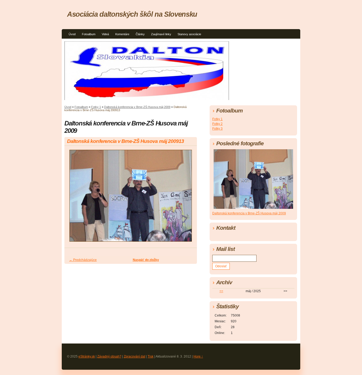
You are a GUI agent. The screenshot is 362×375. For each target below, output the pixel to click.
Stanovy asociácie (189, 34)
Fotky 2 (217, 124)
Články (140, 34)
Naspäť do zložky (146, 260)
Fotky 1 (96, 107)
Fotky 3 (217, 128)
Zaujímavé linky (161, 34)
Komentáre (122, 34)
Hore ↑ (198, 356)
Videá (105, 34)
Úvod (72, 34)
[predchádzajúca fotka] (73, 198)
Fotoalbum (88, 34)
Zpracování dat (134, 356)
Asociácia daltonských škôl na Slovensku (132, 14)
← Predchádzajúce (83, 260)
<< (221, 291)
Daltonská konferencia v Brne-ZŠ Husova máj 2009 (137, 107)
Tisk (150, 356)
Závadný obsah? (109, 356)
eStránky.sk (86, 356)
